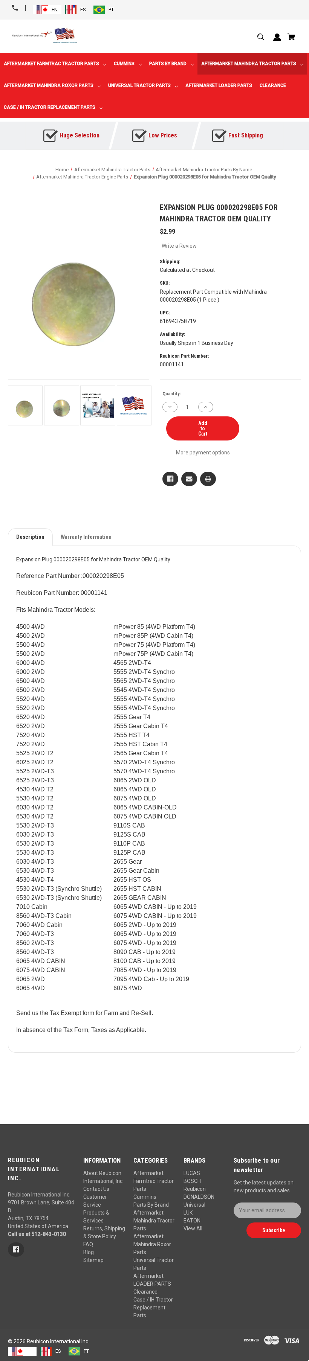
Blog (88, 1252)
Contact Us (96, 1189)
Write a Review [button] (179, 246)
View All (193, 1228)
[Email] (189, 479)
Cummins (144, 1197)
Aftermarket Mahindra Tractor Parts (153, 1220)
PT (111, 9)
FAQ (88, 1244)
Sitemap (93, 1260)
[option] (75, 9)
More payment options (203, 453)
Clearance (145, 1292)
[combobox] (47, 9)
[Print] (208, 479)
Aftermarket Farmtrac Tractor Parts (153, 1181)
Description (30, 536)
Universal (194, 1205)
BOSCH (192, 1181)
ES (83, 9)
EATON (192, 1221)
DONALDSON (199, 1197)
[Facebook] (170, 479)
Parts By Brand (151, 1205)
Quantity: (171, 393)
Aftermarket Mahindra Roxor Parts (152, 1244)
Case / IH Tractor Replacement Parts (153, 1307)
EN (55, 9)
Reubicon (195, 1189)
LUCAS (192, 1173)
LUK (188, 1213)
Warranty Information (86, 536)
